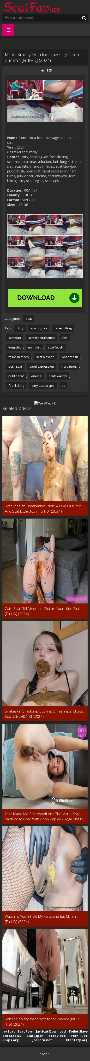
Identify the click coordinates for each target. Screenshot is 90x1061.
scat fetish (55, 347)
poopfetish (70, 357)
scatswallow (58, 376)
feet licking (16, 385)
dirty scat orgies (42, 385)
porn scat (15, 366)
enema (36, 376)
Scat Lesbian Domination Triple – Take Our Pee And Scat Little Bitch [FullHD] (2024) (43, 508)
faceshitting (63, 328)
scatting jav (39, 328)
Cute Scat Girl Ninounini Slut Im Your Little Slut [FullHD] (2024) (42, 611)
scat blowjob (45, 357)
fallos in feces (18, 357)
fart (64, 338)
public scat (16, 376)
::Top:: (44, 1054)
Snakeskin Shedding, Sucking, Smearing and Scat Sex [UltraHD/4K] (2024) (44, 714)
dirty (20, 328)
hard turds (69, 366)
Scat (29, 318)
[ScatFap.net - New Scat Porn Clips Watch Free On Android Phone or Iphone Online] (31, 7)
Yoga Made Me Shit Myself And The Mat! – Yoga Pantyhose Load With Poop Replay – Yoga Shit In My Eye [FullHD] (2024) (44, 816)
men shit (34, 347)
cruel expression (42, 366)
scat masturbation (41, 338)
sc (63, 385)
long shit (14, 347)
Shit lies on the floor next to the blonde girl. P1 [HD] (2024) (43, 1022)
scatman (14, 338)
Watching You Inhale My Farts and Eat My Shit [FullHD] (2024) (41, 919)
